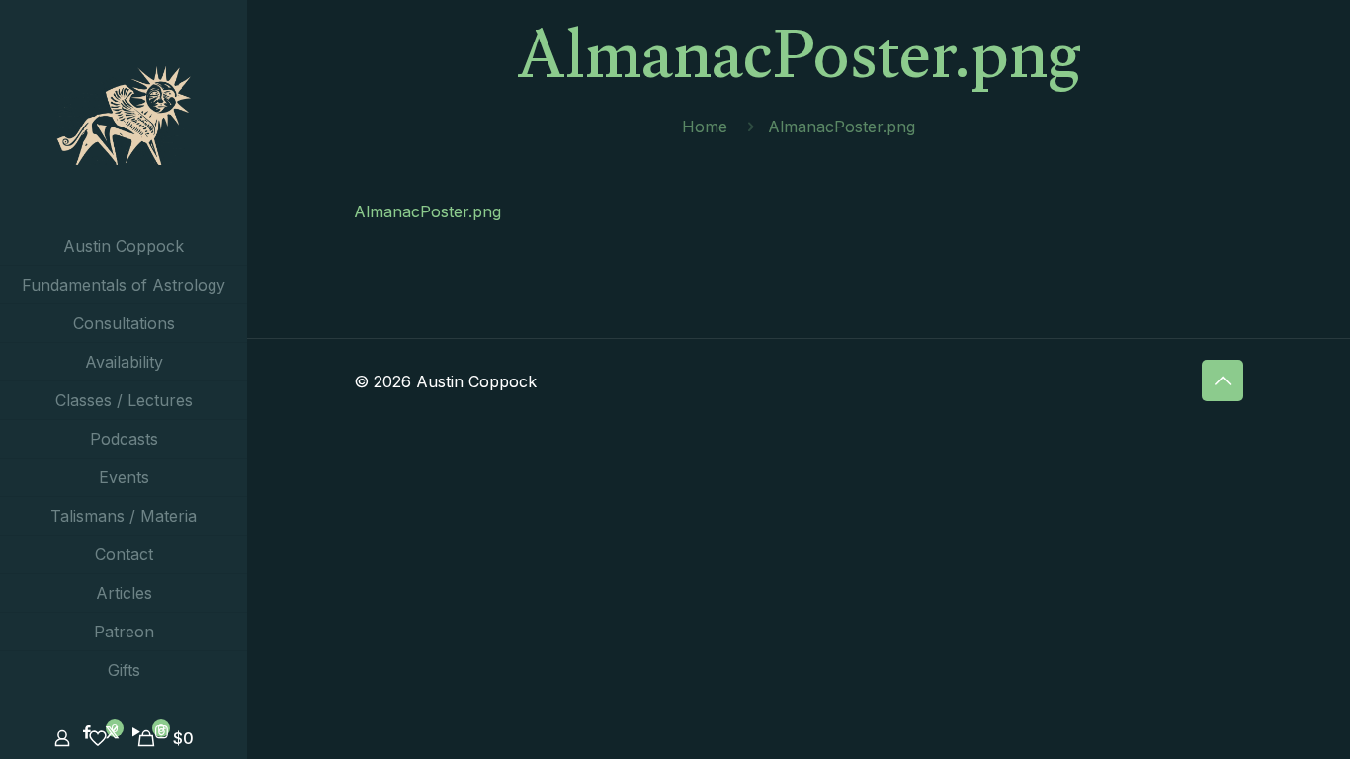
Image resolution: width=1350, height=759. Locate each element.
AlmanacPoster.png (427, 211)
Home (704, 126)
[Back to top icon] (1222, 380)
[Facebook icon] (87, 731)
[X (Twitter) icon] (112, 731)
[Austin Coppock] (123, 113)
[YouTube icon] (136, 731)
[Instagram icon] (161, 731)
